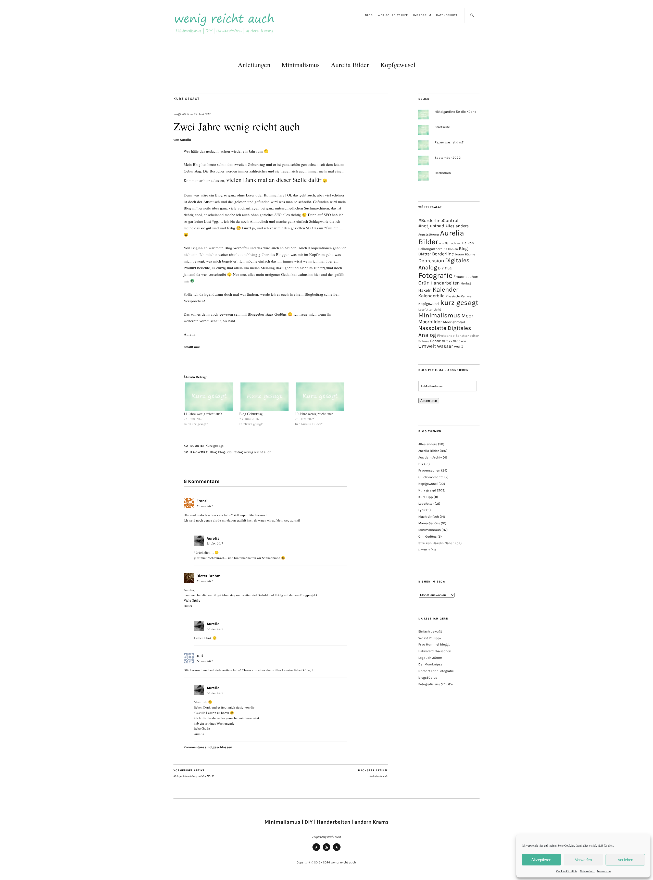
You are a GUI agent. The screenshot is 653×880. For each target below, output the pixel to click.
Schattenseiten (467, 336)
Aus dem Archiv (430, 457)
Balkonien (451, 249)
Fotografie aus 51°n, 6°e (435, 684)
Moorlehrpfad (454, 322)
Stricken (459, 341)
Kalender (445, 289)
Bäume (470, 254)
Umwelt (427, 346)
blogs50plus (427, 677)
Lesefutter (425, 309)
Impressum (604, 871)
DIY (441, 268)
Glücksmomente (431, 477)
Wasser (445, 346)
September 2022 (448, 157)
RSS (326, 850)
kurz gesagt (459, 303)
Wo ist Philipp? (429, 638)
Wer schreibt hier (393, 15)
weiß (458, 346)
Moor (467, 316)
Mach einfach (428, 516)
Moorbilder (430, 322)
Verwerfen (583, 860)
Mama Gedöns (429, 523)
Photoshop (446, 335)
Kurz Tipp (425, 497)
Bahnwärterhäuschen (434, 651)
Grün (424, 283)
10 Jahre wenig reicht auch (314, 413)
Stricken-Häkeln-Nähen (436, 543)
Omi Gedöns (427, 536)
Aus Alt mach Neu (450, 243)
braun (459, 254)
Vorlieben (625, 860)
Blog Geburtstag (251, 413)
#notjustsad (431, 226)
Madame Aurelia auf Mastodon (316, 850)
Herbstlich (443, 173)
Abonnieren (428, 401)
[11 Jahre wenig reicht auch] (209, 396)
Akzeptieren (541, 860)
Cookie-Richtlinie (566, 871)
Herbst (466, 283)
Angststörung (428, 234)
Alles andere (457, 226)
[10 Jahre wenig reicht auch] (320, 396)
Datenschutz (587, 871)
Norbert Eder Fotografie (436, 671)
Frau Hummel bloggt (434, 644)
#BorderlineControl (438, 220)
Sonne (435, 341)
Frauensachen (466, 276)
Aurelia (185, 140)
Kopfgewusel (397, 64)
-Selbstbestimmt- (373, 773)
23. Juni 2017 (202, 114)
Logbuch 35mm (430, 658)
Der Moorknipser (431, 664)
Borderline (443, 254)
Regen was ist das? (449, 142)
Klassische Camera (458, 296)
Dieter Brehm (208, 576)
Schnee (423, 341)
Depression (431, 261)
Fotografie (435, 275)
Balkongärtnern (430, 249)
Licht (437, 309)
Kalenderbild (431, 296)
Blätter (424, 254)
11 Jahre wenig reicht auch (203, 413)
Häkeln (425, 290)
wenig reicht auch (257, 452)
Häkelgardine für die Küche (455, 112)
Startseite (442, 127)
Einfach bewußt (430, 631)
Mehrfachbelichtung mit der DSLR (193, 773)
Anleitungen (254, 64)
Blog (369, 15)
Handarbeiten (445, 283)
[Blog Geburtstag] (264, 396)
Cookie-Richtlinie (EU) (337, 850)
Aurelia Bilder (350, 64)
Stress (447, 341)
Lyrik (421, 510)
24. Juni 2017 (215, 629)
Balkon (468, 243)
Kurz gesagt (186, 99)
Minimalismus (301, 64)
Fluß (448, 268)
